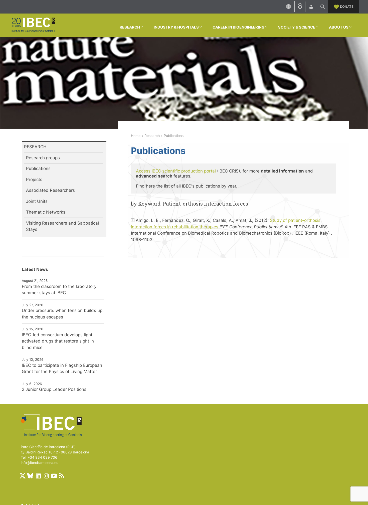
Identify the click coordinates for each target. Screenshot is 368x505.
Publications (38, 168)
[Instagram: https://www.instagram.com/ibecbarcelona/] (46, 476)
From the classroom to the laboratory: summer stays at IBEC (60, 289)
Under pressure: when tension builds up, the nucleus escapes (63, 313)
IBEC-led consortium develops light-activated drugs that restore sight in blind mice (58, 341)
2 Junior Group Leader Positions (54, 389)
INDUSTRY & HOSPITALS (176, 27)
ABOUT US (338, 27)
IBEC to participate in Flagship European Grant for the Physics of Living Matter (62, 368)
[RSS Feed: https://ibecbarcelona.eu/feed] (62, 476)
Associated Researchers (50, 190)
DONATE (346, 7)
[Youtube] (54, 476)
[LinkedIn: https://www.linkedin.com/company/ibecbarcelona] (38, 476)
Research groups (43, 157)
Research (152, 135)
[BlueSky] (30, 476)
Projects (34, 179)
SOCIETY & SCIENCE (296, 27)
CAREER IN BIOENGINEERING (238, 27)
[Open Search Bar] (322, 6)
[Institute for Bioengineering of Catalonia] (33, 24)
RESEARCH (130, 27)
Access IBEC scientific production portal (176, 171)
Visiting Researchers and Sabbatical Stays (62, 226)
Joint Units (37, 201)
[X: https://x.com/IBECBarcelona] (23, 476)
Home (135, 135)
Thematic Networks (45, 212)
